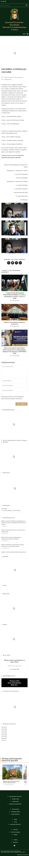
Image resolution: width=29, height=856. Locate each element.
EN (5, 1)
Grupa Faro (25, 854)
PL (1, 1)
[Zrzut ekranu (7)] (14, 245)
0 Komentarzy (8, 79)
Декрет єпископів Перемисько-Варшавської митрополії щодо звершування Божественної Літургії (13, 522)
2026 (2, 727)
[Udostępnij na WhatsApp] (20, 262)
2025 (2, 729)
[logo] (14, 14)
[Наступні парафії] (28, 775)
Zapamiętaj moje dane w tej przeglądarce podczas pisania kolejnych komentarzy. (12, 397)
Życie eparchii (19, 77)
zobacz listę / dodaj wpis (14, 665)
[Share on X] (8, 262)
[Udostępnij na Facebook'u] (12, 262)
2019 (2, 740)
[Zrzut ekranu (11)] (14, 228)
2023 (2, 733)
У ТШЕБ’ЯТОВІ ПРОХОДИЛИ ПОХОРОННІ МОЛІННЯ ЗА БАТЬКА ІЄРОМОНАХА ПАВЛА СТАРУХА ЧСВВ (14, 295)
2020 (2, 738)
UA (3, 1)
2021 (2, 736)
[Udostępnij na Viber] (16, 262)
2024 (2, 731)
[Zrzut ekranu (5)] (14, 210)
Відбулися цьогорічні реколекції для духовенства (14, 323)
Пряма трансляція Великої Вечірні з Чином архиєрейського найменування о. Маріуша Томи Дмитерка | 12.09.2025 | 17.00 (14, 350)
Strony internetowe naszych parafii (12, 759)
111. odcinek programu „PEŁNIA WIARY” (11, 510)
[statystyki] (14, 845)
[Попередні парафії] (1, 775)
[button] (24, 33)
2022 (2, 734)
